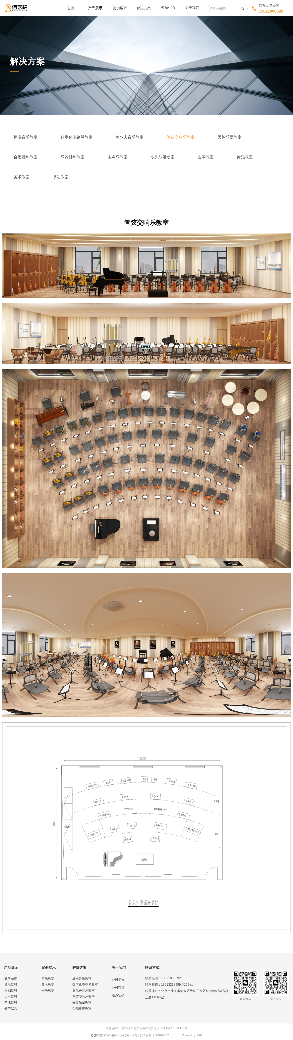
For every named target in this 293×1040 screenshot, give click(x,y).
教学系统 (10, 978)
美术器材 (10, 996)
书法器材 (10, 1002)
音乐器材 (10, 984)
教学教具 (10, 1008)
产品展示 (95, 8)
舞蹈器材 (10, 990)
